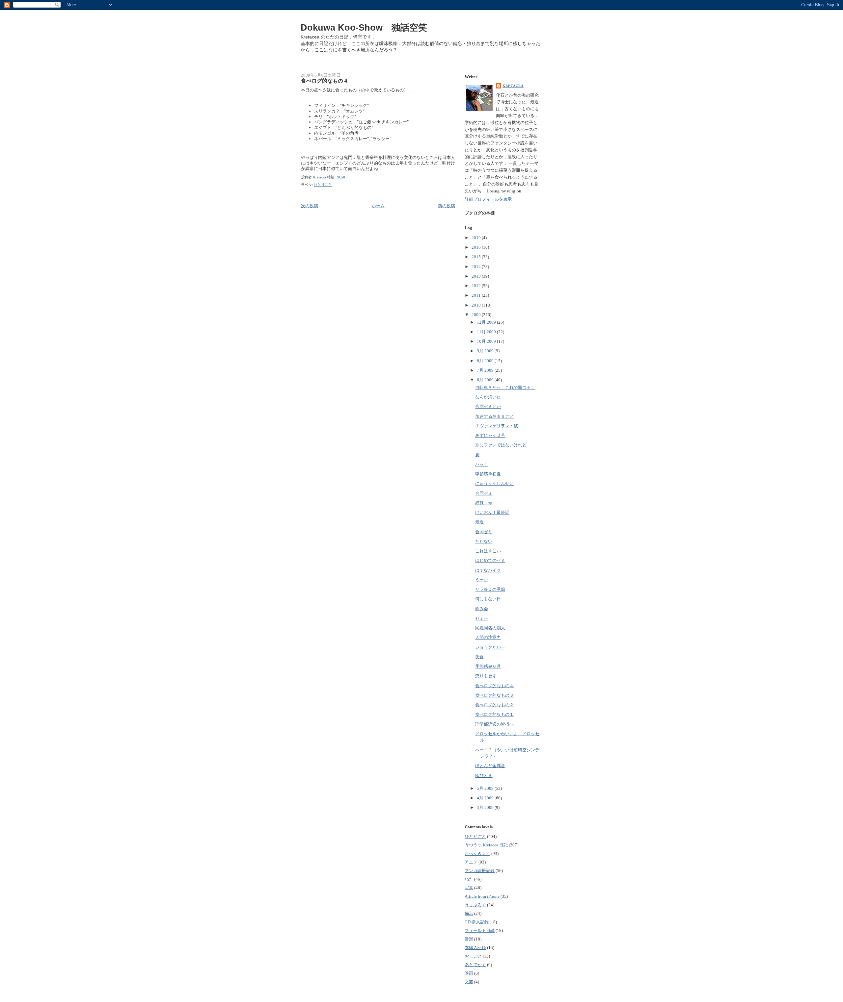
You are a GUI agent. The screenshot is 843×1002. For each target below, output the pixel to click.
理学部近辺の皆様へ (494, 724)
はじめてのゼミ (490, 560)
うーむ (481, 579)
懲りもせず (486, 675)
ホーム (378, 205)
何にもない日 (488, 598)
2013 (477, 276)
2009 (477, 314)
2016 (477, 247)
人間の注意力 (488, 637)
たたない (483, 541)
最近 (479, 521)
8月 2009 (486, 360)
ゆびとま (483, 775)
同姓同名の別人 (490, 627)
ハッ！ (481, 464)
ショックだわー (490, 647)
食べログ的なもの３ (494, 695)
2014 (477, 266)
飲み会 (481, 608)
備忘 (469, 913)
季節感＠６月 (488, 666)
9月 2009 (486, 350)
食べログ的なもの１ (494, 714)
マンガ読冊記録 (480, 870)
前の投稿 (446, 205)
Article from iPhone (482, 896)
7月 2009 (486, 370)
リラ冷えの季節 (490, 589)
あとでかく (475, 964)
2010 (477, 305)
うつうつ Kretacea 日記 (486, 844)
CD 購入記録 (477, 921)
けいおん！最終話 (492, 512)
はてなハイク (488, 570)
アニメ (471, 862)
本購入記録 (475, 947)
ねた (469, 879)
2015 (477, 256)
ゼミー (481, 618)
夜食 (479, 656)
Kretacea (513, 86)
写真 (469, 887)
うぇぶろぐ (475, 904)
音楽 (469, 939)
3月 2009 (486, 807)
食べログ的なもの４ (494, 685)
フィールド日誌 (480, 930)
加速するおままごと (494, 416)
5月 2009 (486, 788)
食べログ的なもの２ (494, 704)
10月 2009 (487, 341)
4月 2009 (486, 797)
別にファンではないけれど (501, 444)
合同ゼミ (483, 493)
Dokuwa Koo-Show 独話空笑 (364, 27)
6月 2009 (486, 379)
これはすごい (488, 550)
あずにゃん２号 (490, 435)
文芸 (469, 981)
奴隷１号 (483, 502)
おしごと (473, 956)
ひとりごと (323, 185)
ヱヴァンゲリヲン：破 (496, 425)
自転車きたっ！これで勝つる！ (505, 387)
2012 (477, 285)
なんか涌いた (488, 396)
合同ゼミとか (488, 406)
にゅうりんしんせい (494, 483)
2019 (477, 237)
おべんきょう (477, 853)
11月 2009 (487, 331)
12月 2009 (487, 322)
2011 (477, 295)
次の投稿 (309, 205)
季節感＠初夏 (488, 473)
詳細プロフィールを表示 (488, 199)
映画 (469, 973)
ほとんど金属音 (490, 765)
